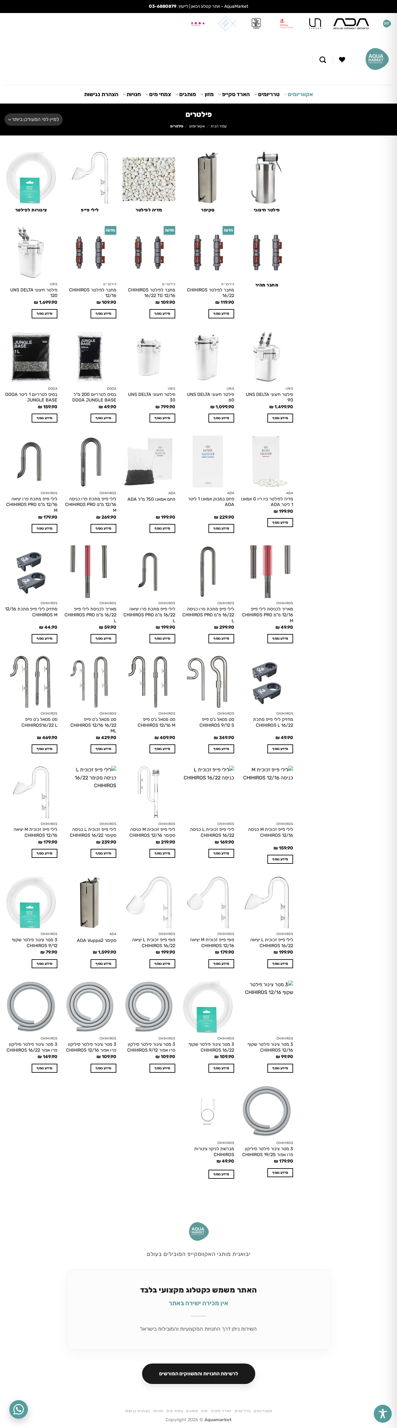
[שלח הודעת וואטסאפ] (18, 1409)
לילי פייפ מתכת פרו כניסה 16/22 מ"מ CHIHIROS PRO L (208, 614)
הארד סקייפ (236, 94)
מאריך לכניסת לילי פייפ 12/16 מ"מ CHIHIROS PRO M (267, 614)
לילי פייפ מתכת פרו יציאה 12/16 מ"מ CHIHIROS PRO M (31, 504)
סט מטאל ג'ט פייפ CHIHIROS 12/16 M (156, 722)
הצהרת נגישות (101, 94)
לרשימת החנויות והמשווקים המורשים (198, 1374)
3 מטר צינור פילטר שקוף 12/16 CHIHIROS (270, 1047)
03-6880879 (162, 6)
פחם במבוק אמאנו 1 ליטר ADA (211, 502)
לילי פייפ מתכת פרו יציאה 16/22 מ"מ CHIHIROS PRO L (149, 614)
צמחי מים (160, 94)
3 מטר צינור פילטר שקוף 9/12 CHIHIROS (34, 942)
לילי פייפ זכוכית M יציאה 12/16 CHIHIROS (35, 832)
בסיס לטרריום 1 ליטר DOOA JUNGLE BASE (31, 397)
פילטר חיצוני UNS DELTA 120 (33, 293)
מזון (209, 94)
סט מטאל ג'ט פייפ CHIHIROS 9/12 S (216, 722)
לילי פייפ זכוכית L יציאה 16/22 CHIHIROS (271, 942)
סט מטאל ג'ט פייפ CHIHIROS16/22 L (39, 722)
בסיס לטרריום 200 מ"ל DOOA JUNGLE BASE (94, 397)
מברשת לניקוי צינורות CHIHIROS (214, 1151)
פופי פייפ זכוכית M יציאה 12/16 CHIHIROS (212, 942)
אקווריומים (300, 94)
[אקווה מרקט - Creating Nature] (376, 59)
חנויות (134, 94)
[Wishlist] (342, 59)
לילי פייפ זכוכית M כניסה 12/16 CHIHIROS (270, 832)
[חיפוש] (322, 60)
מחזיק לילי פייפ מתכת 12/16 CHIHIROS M (31, 612)
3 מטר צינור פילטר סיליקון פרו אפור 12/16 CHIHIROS (91, 1047)
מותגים (187, 94)
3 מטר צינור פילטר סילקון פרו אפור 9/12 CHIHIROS (151, 1047)
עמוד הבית (219, 126)
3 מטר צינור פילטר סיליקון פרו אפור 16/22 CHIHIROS (32, 1047)
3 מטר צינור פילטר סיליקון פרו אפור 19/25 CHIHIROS (267, 1151)
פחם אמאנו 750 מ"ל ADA (151, 499)
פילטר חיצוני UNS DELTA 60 (210, 397)
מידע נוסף (221, 313)
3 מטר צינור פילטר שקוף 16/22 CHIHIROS (211, 1047)
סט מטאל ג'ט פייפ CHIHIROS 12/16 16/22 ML (93, 725)
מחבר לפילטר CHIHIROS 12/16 (92, 293)
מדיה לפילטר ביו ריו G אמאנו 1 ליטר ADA (267, 502)
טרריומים (268, 94)
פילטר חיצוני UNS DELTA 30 (151, 397)
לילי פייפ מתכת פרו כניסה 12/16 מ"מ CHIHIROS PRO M (90, 504)
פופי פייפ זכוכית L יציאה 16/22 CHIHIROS (153, 942)
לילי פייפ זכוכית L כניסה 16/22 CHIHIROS (212, 832)
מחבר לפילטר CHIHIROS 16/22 (210, 293)
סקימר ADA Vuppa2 (96, 940)
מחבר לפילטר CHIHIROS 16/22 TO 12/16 (151, 293)
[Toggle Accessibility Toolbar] (382, 1413)
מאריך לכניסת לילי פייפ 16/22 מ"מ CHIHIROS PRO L (90, 614)
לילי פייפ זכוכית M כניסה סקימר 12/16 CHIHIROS (152, 832)
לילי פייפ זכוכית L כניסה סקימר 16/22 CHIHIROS (93, 832)
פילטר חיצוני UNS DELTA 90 (269, 397)
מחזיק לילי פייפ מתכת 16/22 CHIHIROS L (273, 722)
